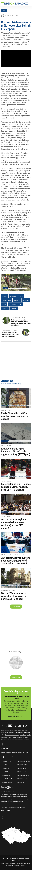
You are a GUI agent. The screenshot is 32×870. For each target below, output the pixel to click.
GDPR (13, 860)
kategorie (17, 300)
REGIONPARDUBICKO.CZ (24, 761)
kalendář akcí (23, 735)
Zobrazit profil (16, 677)
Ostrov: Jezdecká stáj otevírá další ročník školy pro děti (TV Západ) (10, 334)
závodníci (13, 308)
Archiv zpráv (21, 752)
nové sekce (13, 296)
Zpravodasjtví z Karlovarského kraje (11, 384)
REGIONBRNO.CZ (21, 768)
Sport (4, 10)
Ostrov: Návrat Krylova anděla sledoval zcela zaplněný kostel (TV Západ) (13, 524)
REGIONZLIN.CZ (21, 771)
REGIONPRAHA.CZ (6, 771)
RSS (27, 752)
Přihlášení (8, 752)
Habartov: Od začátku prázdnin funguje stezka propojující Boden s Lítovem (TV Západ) (21, 322)
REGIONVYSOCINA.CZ (23, 764)
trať (21, 304)
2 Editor (7, 15)
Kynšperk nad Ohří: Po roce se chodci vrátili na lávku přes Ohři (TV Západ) (16, 486)
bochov (4, 296)
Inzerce (3, 752)
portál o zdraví (13, 807)
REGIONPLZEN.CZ (6, 761)
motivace (5, 308)
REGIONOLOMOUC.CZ (23, 775)
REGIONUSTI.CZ (5, 775)
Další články (15, 606)
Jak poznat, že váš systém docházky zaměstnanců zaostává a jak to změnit (15, 560)
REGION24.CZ (20, 782)
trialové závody (6, 300)
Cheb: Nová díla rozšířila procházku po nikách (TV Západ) (14, 415)
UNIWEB (20, 796)
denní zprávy (14, 732)
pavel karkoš (12, 304)
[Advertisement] (16, 359)
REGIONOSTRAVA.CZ (23, 778)
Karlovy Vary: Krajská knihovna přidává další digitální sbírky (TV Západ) (15, 451)
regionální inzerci (10, 739)
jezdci (4, 304)
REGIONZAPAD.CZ (6, 764)
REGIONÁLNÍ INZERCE (16, 716)
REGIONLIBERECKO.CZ (7, 778)
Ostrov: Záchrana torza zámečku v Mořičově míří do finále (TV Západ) (14, 595)
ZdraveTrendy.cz (5, 810)
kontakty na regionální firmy (12, 735)
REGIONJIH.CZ (5, 768)
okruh (21, 296)
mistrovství (26, 300)
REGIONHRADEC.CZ (6, 782)
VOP (16, 860)
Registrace (14, 752)
